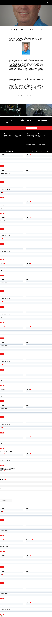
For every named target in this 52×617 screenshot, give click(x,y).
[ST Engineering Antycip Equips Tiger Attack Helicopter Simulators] (39, 110)
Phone (1, 488)
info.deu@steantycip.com (42, 144)
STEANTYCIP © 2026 (35, 151)
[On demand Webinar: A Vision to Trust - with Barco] (13, 110)
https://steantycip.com (13, 90)
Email (1, 484)
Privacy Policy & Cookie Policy (44, 151)
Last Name (2, 475)
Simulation (31, 95)
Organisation (3, 479)
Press (26, 15)
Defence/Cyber (27, 95)
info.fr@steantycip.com (10, 143)
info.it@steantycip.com (21, 143)
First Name (2, 470)
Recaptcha (2, 497)
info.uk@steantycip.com (30, 144)
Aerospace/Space (20, 95)
